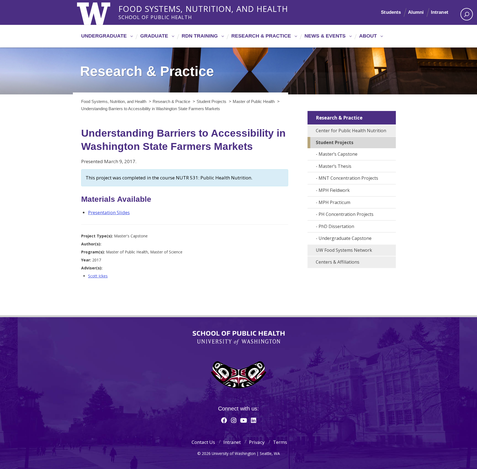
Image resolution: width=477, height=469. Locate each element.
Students (391, 12)
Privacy (257, 442)
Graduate (154, 36)
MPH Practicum (334, 202)
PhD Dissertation (336, 226)
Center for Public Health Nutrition (351, 131)
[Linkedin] (253, 420)
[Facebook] (224, 420)
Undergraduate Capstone (345, 238)
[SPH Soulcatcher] (238, 374)
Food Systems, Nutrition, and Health (203, 8)
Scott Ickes (98, 276)
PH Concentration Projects (346, 214)
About (368, 36)
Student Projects (334, 142)
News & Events (325, 36)
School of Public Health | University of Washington (238, 338)
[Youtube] (243, 420)
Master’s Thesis (335, 166)
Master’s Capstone (338, 154)
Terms (280, 442)
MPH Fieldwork (334, 190)
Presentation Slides (109, 212)
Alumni (416, 12)
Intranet (439, 12)
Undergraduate (104, 36)
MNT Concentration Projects (348, 178)
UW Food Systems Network (344, 250)
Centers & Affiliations (337, 262)
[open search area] (466, 14)
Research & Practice (261, 36)
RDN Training (200, 36)
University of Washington (99, 12)
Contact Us (203, 442)
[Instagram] (233, 420)
